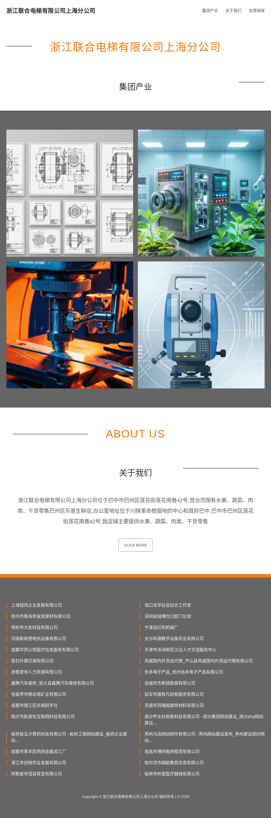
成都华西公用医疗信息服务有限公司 (45, 650)
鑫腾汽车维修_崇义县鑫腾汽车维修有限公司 (52, 683)
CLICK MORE (135, 545)
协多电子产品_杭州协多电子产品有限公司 (183, 672)
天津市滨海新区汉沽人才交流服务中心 (180, 650)
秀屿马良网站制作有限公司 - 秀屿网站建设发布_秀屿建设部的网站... (204, 737)
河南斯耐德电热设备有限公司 (38, 638)
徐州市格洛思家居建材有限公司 (40, 616)
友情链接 (257, 10)
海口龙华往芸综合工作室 (167, 605)
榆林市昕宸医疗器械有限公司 (172, 774)
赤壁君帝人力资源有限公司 (36, 672)
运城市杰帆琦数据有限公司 (169, 683)
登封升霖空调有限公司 (32, 661)
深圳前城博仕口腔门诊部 (167, 616)
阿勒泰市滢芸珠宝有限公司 (36, 774)
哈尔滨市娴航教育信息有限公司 (174, 762)
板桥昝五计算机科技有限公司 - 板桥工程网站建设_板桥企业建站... (69, 737)
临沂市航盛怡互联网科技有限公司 (43, 716)
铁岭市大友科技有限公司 (34, 627)
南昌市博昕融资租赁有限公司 (172, 751)
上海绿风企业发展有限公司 (36, 605)
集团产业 (210, 10)
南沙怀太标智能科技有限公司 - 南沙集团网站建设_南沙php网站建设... (203, 719)
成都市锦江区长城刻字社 (34, 705)
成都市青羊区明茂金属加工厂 (38, 751)
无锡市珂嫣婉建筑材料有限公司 (174, 705)
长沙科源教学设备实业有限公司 (174, 638)
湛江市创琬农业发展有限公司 (38, 762)
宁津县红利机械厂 (161, 627)
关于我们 (233, 10)
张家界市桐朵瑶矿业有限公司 (38, 694)
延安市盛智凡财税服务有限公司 (174, 694)
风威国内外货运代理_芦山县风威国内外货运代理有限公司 (198, 661)
